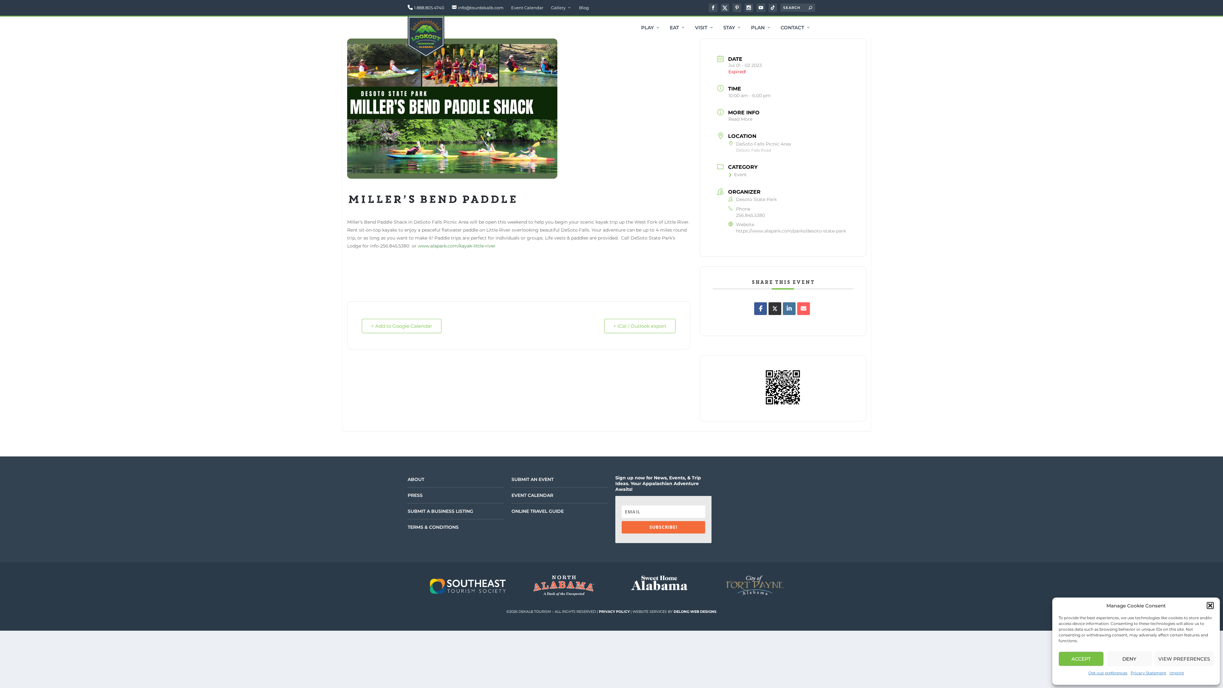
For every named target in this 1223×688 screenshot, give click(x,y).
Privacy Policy (614, 611)
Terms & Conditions (433, 527)
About (416, 479)
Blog (584, 7)
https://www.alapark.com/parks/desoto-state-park (791, 231)
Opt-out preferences (1107, 672)
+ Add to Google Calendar (401, 326)
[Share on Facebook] (760, 308)
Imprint (1176, 672)
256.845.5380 (750, 215)
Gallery (558, 7)
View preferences (1184, 659)
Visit (701, 28)
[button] (1210, 605)
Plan (758, 28)
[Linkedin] (789, 308)
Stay (729, 28)
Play (647, 28)
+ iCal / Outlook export (639, 326)
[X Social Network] (775, 308)
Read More (740, 119)
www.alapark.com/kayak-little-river (457, 246)
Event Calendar (527, 7)
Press (415, 495)
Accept (1081, 659)
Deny (1129, 659)
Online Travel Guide (537, 511)
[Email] (803, 308)
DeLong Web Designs (695, 611)
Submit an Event (532, 479)
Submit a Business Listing (440, 511)
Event (740, 174)
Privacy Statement (1148, 672)
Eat (674, 28)
